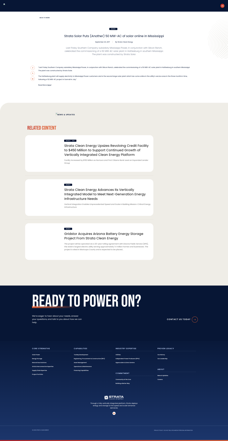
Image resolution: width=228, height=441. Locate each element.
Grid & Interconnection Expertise (42, 366)
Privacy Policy (158, 430)
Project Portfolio (37, 374)
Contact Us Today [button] (179, 319)
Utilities (118, 355)
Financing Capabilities (81, 370)
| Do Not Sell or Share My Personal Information (178, 430)
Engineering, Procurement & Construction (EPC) (89, 359)
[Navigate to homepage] (13, 6)
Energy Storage (37, 359)
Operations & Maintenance (83, 366)
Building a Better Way (123, 383)
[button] (222, 6)
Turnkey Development (81, 355)
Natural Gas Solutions (39, 362)
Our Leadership (162, 359)
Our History (161, 355)
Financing (70, 141)
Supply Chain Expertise (39, 370)
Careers (160, 379)
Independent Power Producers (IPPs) (128, 359)
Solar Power (36, 355)
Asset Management (80, 362)
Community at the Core (123, 379)
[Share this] (33, 68)
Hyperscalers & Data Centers (125, 362)
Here (49, 85)
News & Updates (162, 375)
